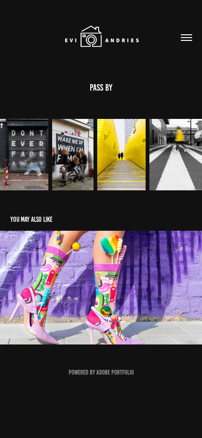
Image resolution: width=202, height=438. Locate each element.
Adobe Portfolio (115, 372)
